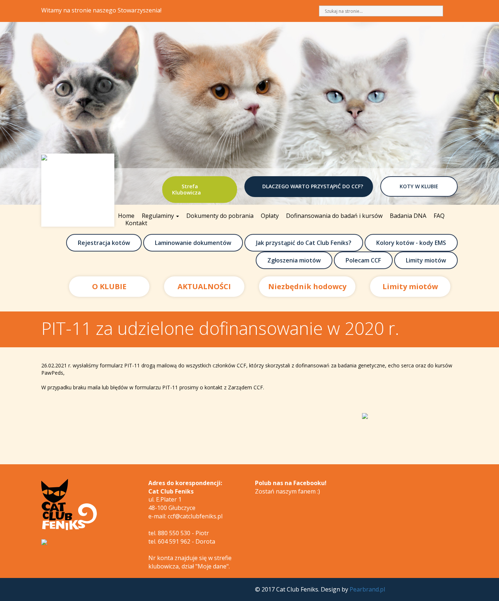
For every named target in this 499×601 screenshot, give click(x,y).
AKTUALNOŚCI (204, 286)
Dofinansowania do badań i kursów (334, 215)
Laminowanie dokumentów (193, 243)
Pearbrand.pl (367, 589)
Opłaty (270, 215)
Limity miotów (426, 260)
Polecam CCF (363, 260)
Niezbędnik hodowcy (307, 286)
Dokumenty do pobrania (220, 215)
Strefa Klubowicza (186, 189)
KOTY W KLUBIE (419, 186)
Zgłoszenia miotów (294, 260)
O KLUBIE (109, 286)
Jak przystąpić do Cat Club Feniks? (303, 243)
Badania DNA (408, 215)
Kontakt (136, 223)
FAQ (439, 215)
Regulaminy (158, 215)
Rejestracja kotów (104, 243)
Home (126, 215)
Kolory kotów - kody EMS (411, 243)
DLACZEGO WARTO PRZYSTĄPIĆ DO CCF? (312, 186)
